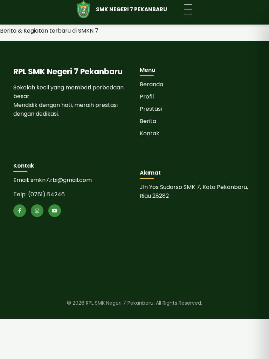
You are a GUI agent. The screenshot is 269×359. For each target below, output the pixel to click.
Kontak (149, 133)
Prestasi (151, 109)
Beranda (151, 84)
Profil (147, 97)
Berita (148, 121)
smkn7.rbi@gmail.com (61, 180)
